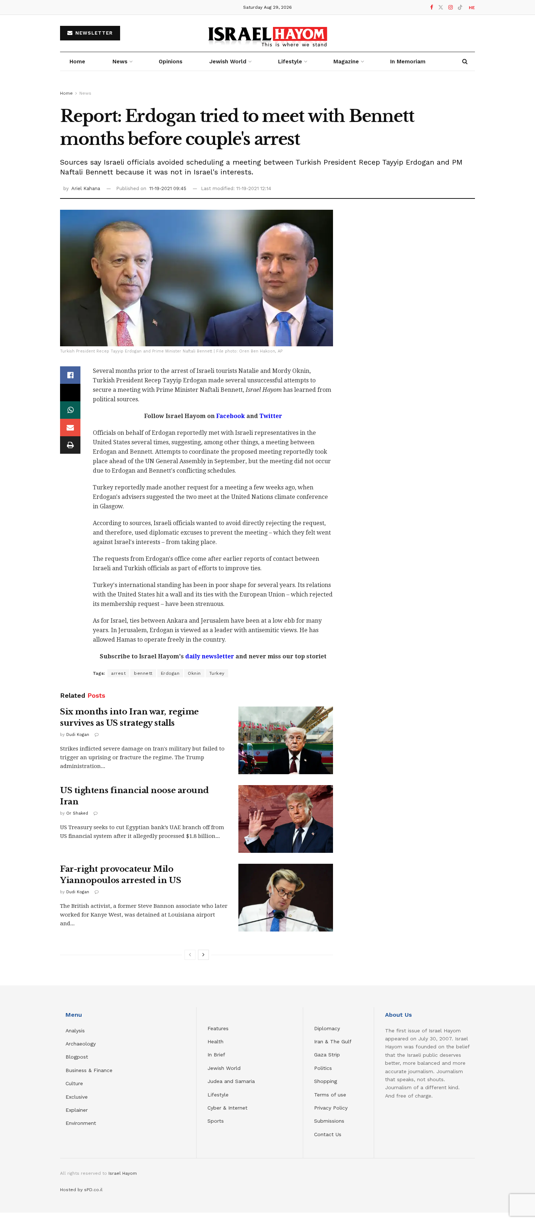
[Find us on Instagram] (450, 7)
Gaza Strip (327, 1054)
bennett (143, 673)
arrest (118, 673)
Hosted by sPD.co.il (81, 1189)
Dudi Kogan (77, 734)
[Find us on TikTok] (460, 7)
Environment (81, 1123)
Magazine (346, 61)
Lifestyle (218, 1095)
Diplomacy (328, 1028)
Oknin (194, 673)
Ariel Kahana (85, 188)
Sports (215, 1121)
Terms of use (330, 1095)
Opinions (170, 61)
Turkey (217, 673)
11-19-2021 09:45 (167, 188)
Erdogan (170, 673)
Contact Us (327, 1134)
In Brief (216, 1054)
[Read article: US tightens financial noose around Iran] (285, 819)
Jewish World (224, 1068)
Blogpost (77, 1057)
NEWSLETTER (93, 33)
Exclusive (77, 1097)
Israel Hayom (122, 1173)
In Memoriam (407, 61)
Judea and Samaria (231, 1081)
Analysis (76, 1030)
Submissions (329, 1121)
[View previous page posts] (190, 955)
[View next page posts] (203, 955)
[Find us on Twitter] (440, 7)
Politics (323, 1068)
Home (77, 61)
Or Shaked (77, 813)
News (119, 61)
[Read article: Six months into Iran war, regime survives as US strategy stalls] (285, 740)
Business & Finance (89, 1070)
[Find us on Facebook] (431, 7)
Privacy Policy (331, 1108)
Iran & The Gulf (333, 1041)
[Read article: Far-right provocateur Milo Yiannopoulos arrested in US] (285, 897)
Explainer (77, 1110)
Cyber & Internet (227, 1108)
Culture (74, 1083)
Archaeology (81, 1044)
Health (215, 1041)
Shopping (325, 1081)
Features (218, 1028)
